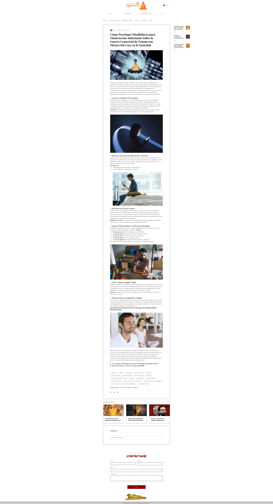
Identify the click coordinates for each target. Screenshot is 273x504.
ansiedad (132, 378)
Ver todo (168, 401)
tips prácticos (149, 375)
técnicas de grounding (116, 381)
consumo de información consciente (119, 378)
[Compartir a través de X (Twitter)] (114, 392)
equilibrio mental (140, 378)
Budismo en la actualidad (126, 387)
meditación (113, 372)
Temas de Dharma (114, 20)
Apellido (139, 460)
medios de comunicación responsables (152, 381)
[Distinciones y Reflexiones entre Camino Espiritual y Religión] (136, 410)
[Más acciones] (162, 30)
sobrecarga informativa (139, 372)
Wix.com (148, 503)
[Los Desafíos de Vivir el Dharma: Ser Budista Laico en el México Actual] (113, 410)
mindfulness (121, 372)
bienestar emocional (138, 375)
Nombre (112, 460)
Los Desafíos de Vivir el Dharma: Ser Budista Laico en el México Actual (113, 419)
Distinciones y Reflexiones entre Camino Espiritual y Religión (135, 419)
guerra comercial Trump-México (129, 383)
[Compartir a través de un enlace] (118, 392)
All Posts (105, 20)
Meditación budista (127, 20)
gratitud (149, 372)
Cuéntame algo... (113, 473)
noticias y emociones (128, 381)
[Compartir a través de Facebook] (111, 392)
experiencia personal (127, 375)
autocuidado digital (150, 378)
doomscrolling (138, 381)
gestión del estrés (115, 383)
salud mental (129, 372)
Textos (136, 20)
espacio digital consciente (144, 383)
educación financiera (115, 375)
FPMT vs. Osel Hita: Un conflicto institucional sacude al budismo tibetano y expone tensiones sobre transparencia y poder (159, 419)
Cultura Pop (144, 20)
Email (111, 467)
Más (151, 20)
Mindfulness (135, 387)
